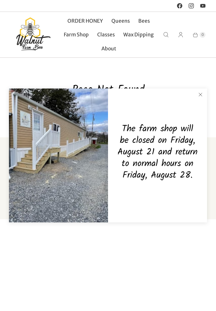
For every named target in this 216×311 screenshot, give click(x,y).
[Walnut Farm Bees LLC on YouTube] (203, 6)
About (108, 48)
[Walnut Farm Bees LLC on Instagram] (191, 6)
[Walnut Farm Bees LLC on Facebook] (179, 6)
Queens (120, 21)
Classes (106, 34)
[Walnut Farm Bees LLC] (31, 34)
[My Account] (180, 34)
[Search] (166, 34)
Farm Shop (76, 34)
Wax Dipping (138, 34)
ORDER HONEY (85, 21)
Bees (144, 21)
